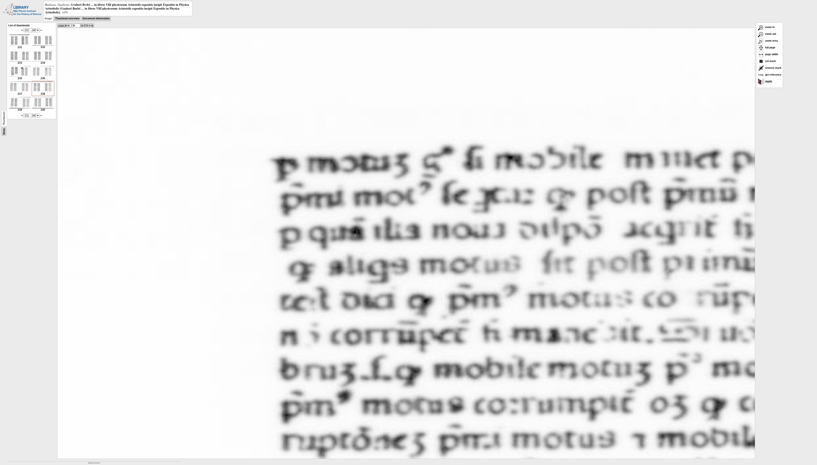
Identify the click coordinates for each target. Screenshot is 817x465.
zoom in (769, 27)
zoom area (771, 40)
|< (66, 25)
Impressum (94, 463)
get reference (772, 74)
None (4, 131)
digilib (768, 81)
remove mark (772, 67)
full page (769, 47)
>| (92, 25)
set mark (770, 61)
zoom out (770, 33)
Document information (96, 18)
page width (771, 54)
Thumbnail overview (67, 18)
